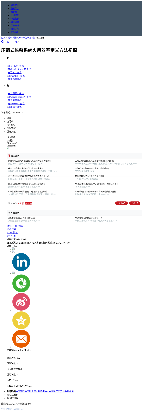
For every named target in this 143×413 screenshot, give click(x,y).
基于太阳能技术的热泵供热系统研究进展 (25, 168)
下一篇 (14, 42)
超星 (71, 391)
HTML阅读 (12, 232)
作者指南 (14, 18)
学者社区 (134, 203)
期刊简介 (14, 8)
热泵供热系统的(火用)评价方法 (21, 218)
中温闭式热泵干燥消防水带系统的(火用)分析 (27, 192)
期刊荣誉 (14, 29)
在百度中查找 (15, 72)
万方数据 (64, 391)
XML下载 (11, 229)
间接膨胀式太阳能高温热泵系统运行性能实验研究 (29, 161)
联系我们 (14, 32)
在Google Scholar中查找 (19, 69)
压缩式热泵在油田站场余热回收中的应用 (92, 168)
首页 (3, 38)
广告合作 (14, 25)
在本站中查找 (15, 79)
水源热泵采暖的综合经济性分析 (88, 218)
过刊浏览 (12, 38)
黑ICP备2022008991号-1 (12, 409)
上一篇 (6, 42)
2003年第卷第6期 (26, 38)
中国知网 (20, 391)
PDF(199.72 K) (16, 226)
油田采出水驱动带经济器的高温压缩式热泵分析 (95, 192)
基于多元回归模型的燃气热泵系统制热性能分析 (28, 176)
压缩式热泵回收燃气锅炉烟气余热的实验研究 (94, 161)
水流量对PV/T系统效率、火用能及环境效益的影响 (96, 184)
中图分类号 (54, 391)
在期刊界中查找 (16, 66)
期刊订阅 (14, 22)
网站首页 (14, 5)
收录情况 (14, 15)
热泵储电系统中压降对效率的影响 (89, 176)
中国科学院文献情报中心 (37, 391)
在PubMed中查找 (16, 76)
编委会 (13, 12)
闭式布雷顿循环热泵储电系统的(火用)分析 (26, 184)
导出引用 (11, 236)
